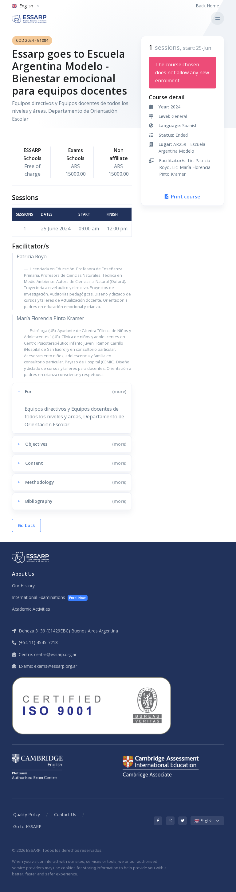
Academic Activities (31, 609)
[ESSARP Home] (38, 18)
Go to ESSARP (27, 826)
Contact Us (65, 814)
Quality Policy (26, 814)
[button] (72, 391)
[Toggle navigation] (217, 18)
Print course (185, 196)
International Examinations (49, 597)
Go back (26, 525)
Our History (23, 586)
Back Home (207, 6)
